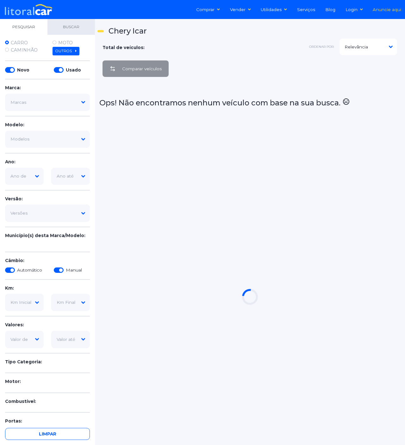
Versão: (14, 198)
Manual (74, 270)
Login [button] (352, 9)
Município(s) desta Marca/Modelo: (45, 235)
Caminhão (24, 50)
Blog (330, 9)
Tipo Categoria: (23, 362)
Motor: (13, 381)
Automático (29, 270)
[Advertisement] (377, 177)
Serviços (306, 9)
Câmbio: (14, 260)
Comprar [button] (205, 9)
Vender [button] (238, 9)
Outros (64, 51)
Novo (23, 69)
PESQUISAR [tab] (23, 26)
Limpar (47, 433)
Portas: (13, 421)
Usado (73, 69)
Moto (65, 43)
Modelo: (14, 125)
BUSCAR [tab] (71, 26)
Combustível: (20, 401)
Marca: (13, 88)
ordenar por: (321, 47)
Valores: (14, 325)
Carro (19, 43)
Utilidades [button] (271, 9)
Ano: (10, 161)
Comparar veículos (142, 68)
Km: (9, 288)
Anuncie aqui (387, 9)
